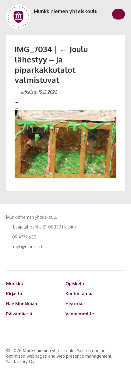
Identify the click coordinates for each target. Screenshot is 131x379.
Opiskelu (75, 283)
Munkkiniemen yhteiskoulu (65, 11)
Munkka (14, 283)
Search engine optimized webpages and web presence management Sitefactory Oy (59, 356)
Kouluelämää (80, 293)
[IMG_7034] (65, 143)
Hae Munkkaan (21, 303)
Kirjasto (14, 293)
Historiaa (75, 303)
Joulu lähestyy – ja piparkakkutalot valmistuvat (51, 64)
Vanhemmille (80, 313)
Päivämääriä (19, 313)
